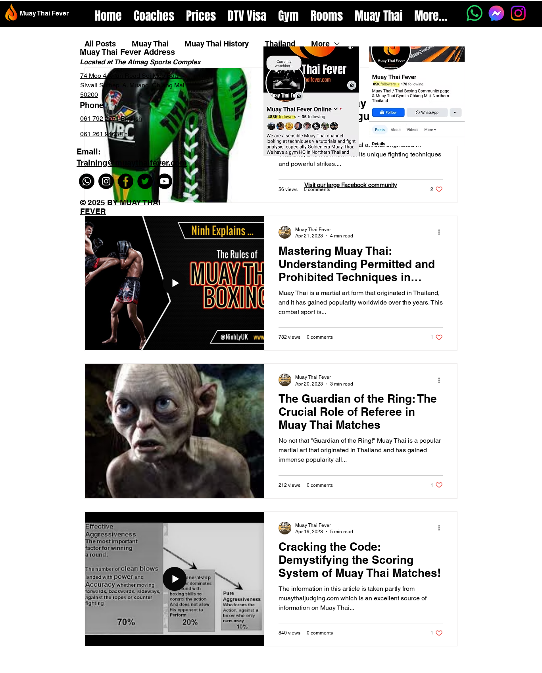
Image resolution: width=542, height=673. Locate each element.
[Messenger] (496, 13)
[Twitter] (145, 181)
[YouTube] (164, 181)
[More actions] (441, 232)
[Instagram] (518, 13)
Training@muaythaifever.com (132, 163)
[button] (288, 14)
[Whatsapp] (474, 13)
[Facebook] (125, 181)
